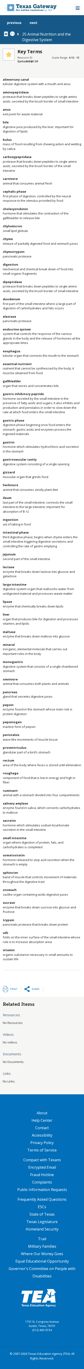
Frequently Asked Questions (42, 1199)
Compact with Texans (42, 1159)
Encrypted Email (42, 1167)
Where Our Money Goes (42, 1253)
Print (14, 989)
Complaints (42, 1182)
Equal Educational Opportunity (42, 1261)
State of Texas (42, 1214)
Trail (42, 1238)
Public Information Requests (42, 1189)
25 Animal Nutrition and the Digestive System (46, 37)
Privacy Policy (42, 1142)
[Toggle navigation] (77, 7)
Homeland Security (42, 1229)
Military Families (42, 1246)
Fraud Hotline (42, 1174)
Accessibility (42, 1135)
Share (35, 989)
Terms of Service (42, 1150)
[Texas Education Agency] (38, 1297)
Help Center (42, 1120)
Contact (42, 1127)
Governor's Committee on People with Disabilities (42, 1272)
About (42, 1112)
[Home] (30, 7)
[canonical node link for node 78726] (7, 34)
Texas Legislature (42, 1221)
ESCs (42, 1206)
